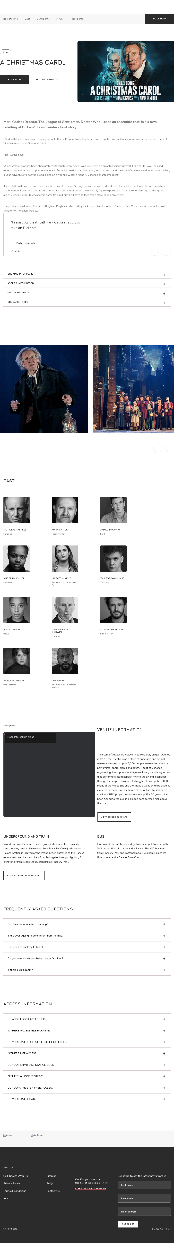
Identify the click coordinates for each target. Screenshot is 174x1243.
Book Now (159, 18)
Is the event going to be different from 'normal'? (35, 936)
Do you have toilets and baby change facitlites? (35, 958)
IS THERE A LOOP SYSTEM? (25, 1076)
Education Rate (17, 301)
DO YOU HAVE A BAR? (21, 1099)
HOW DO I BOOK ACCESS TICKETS (29, 1019)
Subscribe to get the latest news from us (142, 1176)
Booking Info (10, 18)
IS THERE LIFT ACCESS (22, 1053)
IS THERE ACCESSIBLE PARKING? (28, 1030)
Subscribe (128, 1224)
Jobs (6, 1198)
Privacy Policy (11, 1183)
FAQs (50, 1183)
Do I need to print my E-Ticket (25, 947)
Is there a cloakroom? (20, 970)
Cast (27, 18)
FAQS (59, 18)
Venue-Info (43, 18)
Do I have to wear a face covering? (27, 924)
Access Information (20, 283)
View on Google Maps (114, 817)
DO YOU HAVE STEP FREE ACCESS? (30, 1088)
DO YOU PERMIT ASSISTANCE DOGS (30, 1065)
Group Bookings (18, 292)
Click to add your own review (90, 1188)
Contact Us (53, 1191)
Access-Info (77, 18)
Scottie (15, 1228)
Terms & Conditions (14, 1191)
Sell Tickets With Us (15, 1176)
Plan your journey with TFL (24, 875)
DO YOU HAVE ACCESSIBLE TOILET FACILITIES (37, 1042)
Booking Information (21, 273)
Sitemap (51, 1176)
